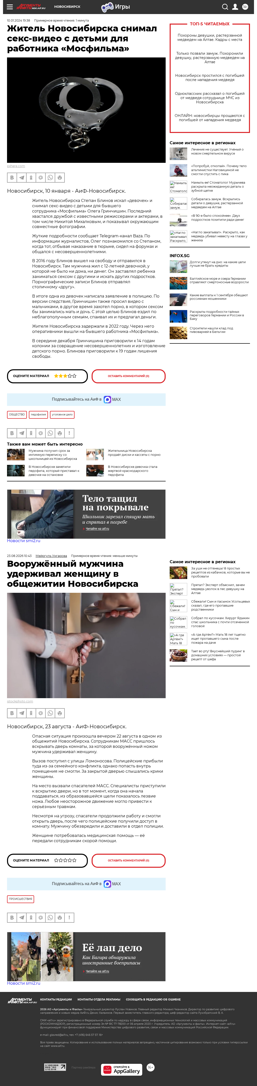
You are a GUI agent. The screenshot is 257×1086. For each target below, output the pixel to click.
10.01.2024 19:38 (18, 20)
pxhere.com (16, 166)
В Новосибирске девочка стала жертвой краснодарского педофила (132, 471)
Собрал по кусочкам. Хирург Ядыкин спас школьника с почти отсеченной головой (220, 622)
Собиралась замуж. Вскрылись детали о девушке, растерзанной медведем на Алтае (217, 203)
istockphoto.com (20, 701)
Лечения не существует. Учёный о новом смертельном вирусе (217, 151)
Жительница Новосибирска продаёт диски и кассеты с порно (134, 453)
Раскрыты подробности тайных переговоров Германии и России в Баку (217, 315)
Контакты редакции (56, 999)
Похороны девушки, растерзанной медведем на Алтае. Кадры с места (209, 37)
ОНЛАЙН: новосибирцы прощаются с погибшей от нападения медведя (210, 118)
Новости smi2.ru (23, 540)
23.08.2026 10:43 (19, 556)
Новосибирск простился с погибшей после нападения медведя (209, 78)
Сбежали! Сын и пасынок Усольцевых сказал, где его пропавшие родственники (220, 605)
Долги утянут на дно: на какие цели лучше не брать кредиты (218, 263)
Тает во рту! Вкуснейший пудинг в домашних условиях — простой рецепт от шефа (218, 655)
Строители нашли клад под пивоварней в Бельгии (211, 330)
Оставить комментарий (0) (128, 376)
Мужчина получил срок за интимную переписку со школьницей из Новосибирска (53, 455)
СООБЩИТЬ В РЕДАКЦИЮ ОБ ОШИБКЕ (153, 999)
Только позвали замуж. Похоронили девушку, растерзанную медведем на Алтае (210, 57)
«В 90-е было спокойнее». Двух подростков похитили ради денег (217, 218)
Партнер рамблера (83, 1067)
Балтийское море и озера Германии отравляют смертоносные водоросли (219, 280)
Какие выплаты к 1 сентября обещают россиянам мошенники (219, 297)
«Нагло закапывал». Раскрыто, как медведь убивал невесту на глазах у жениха (219, 236)
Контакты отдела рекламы (99, 999)
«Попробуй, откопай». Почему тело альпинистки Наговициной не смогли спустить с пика (219, 170)
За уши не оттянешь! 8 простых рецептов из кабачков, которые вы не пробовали (220, 572)
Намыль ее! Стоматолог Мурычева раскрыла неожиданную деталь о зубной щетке (218, 186)
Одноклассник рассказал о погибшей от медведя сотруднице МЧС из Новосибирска (210, 98)
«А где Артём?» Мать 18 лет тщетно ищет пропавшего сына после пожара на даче (218, 638)
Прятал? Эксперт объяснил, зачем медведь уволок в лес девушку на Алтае (218, 589)
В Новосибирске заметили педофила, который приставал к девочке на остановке (54, 471)
